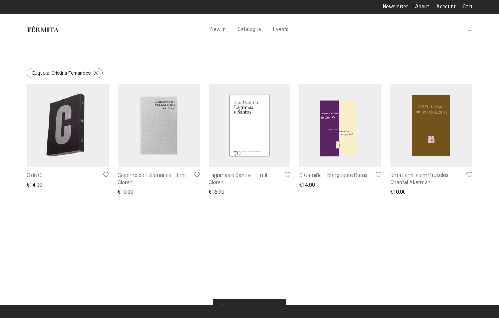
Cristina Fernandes (61, 73)
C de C (34, 175)
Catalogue (249, 29)
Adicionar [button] (35, 186)
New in (218, 29)
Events (281, 29)
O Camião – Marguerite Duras (333, 175)
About (422, 6)
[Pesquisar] (469, 29)
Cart (467, 6)
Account (446, 6)
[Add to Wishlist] (106, 175)
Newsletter (395, 6)
